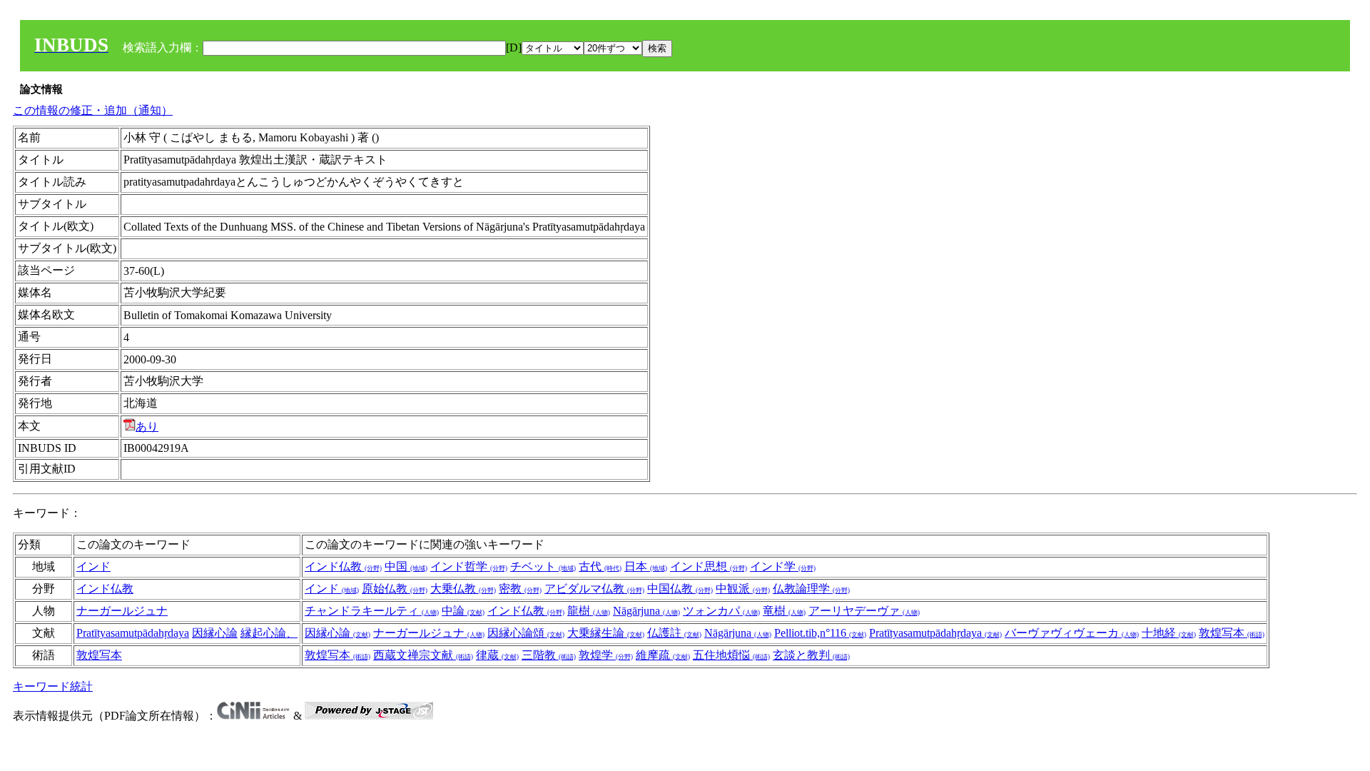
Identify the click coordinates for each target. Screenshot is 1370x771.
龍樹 (588, 611)
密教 (520, 589)
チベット (543, 566)
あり (147, 426)
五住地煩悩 (731, 655)
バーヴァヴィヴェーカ (1072, 633)
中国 (406, 566)
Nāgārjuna (646, 611)
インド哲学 (468, 566)
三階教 (549, 655)
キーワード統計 (53, 686)
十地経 (1169, 633)
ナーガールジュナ (122, 611)
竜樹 (784, 611)
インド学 (783, 566)
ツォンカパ (721, 611)
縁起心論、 (269, 633)
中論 (463, 611)
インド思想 (708, 566)
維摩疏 (663, 655)
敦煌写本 (1231, 633)
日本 (645, 566)
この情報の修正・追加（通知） (93, 110)
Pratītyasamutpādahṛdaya (132, 633)
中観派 (743, 589)
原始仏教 (394, 589)
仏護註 (674, 633)
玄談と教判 (811, 655)
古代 (600, 566)
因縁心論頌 (525, 633)
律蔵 (497, 655)
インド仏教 (343, 566)
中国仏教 (680, 589)
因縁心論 (215, 633)
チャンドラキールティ (372, 611)
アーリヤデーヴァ (864, 611)
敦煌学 (606, 655)
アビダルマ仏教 (594, 589)
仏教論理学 (811, 589)
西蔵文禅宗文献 (423, 655)
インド (93, 566)
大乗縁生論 (605, 633)
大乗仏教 (463, 589)
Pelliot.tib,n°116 (820, 633)
